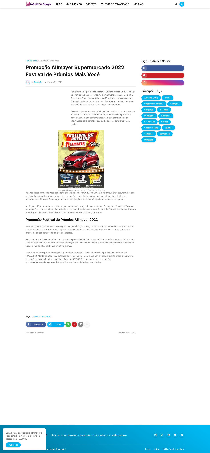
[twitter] (175, 434)
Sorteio (164, 121)
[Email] (80, 324)
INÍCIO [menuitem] (59, 4)
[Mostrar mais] (87, 324)
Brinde (168, 97)
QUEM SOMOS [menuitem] (74, 4)
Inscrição (164, 109)
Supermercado (151, 127)
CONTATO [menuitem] (91, 4)
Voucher (168, 127)
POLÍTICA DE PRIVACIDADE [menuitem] (114, 4)
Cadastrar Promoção (49, 61)
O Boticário (149, 115)
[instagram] (162, 82)
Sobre (156, 449)
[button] (176, 4)
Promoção (166, 115)
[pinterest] (162, 75)
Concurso (148, 109)
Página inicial (32, 61)
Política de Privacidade (173, 449)
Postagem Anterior (35, 333)
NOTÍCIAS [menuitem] (138, 4)
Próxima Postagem (126, 333)
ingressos (148, 139)
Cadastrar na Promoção (54, 449)
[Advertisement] (105, 34)
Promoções (149, 121)
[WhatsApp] (68, 324)
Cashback (175, 103)
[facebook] (162, 68)
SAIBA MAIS (21, 439)
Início (147, 449)
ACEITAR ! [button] (13, 445)
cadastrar (148, 133)
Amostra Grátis (151, 97)
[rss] (162, 434)
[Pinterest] (74, 324)
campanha (165, 133)
